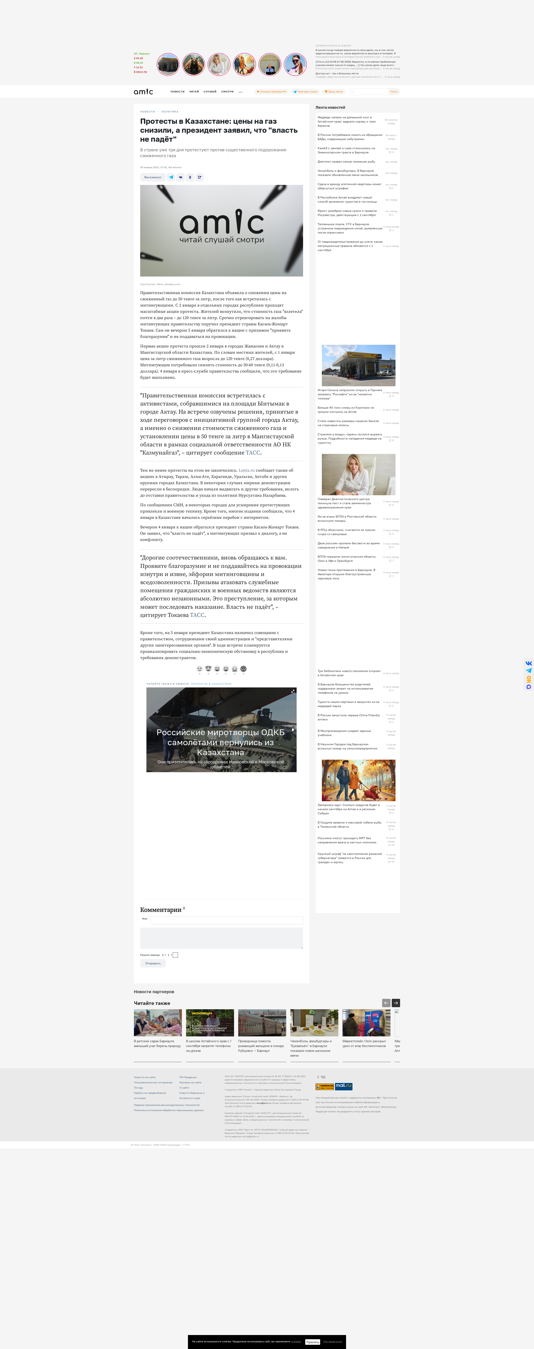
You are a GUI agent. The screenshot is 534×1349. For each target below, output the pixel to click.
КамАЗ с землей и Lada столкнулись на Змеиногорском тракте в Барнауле (346, 150)
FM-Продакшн (188, 1077)
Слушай (210, 91)
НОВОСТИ (147, 111)
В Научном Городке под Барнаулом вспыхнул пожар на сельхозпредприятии (347, 746)
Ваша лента (335, 91)
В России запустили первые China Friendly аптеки (349, 717)
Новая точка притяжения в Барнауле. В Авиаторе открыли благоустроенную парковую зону (346, 574)
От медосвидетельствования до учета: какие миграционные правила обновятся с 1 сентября (350, 246)
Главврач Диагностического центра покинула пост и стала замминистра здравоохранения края (344, 503)
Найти (394, 91)
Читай (194, 91)
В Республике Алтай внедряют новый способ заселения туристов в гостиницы (347, 199)
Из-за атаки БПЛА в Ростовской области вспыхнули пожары (347, 518)
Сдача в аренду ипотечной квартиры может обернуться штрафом (350, 186)
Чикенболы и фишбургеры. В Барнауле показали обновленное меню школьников (348, 173)
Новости (177, 91)
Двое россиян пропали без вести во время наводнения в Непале (349, 545)
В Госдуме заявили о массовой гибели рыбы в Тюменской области (350, 824)
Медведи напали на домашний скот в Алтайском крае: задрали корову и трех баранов (347, 121)
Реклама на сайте (190, 1082)
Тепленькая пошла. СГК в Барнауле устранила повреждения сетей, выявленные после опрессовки (350, 228)
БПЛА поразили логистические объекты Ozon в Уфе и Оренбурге (347, 558)
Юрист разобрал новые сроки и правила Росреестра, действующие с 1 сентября (347, 213)
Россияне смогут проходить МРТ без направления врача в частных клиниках (347, 840)
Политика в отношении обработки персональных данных (169, 1110)
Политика (170, 111)
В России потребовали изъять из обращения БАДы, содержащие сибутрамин (350, 137)
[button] (293, 691)
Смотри (227, 91)
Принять (312, 1342)
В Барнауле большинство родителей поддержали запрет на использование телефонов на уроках (345, 688)
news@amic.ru (263, 1103)
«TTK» (186, 1144)
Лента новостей (330, 107)
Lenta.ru (247, 470)
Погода (138, 1087)
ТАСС (253, 452)
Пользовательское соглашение (153, 1082)
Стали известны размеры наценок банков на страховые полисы (348, 423)
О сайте (184, 1087)
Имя (144, 918)
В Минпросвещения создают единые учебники (344, 733)
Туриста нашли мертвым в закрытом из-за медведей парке (348, 704)
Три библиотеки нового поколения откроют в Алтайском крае (349, 673)
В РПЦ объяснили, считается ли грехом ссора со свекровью (346, 532)
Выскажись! (152, 177)
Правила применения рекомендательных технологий (166, 1104)
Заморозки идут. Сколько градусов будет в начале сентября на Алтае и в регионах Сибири (349, 809)
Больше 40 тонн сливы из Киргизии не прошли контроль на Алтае (346, 409)
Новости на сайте (145, 1077)
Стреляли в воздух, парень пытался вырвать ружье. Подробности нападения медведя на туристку (350, 438)
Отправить (153, 963)
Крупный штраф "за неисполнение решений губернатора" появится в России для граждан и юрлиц (350, 858)
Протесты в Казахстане (211, 683)
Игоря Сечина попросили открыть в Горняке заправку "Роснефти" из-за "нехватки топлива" (350, 394)
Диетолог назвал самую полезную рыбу (346, 161)
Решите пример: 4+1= (156, 954)
